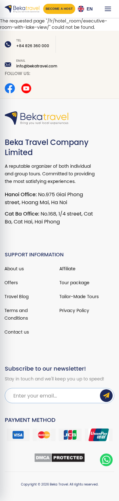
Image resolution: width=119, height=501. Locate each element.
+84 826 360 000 (32, 46)
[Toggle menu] (108, 9)
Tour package (74, 282)
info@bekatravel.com (36, 66)
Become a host (59, 8)
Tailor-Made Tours (79, 296)
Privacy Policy (74, 310)
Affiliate (67, 269)
